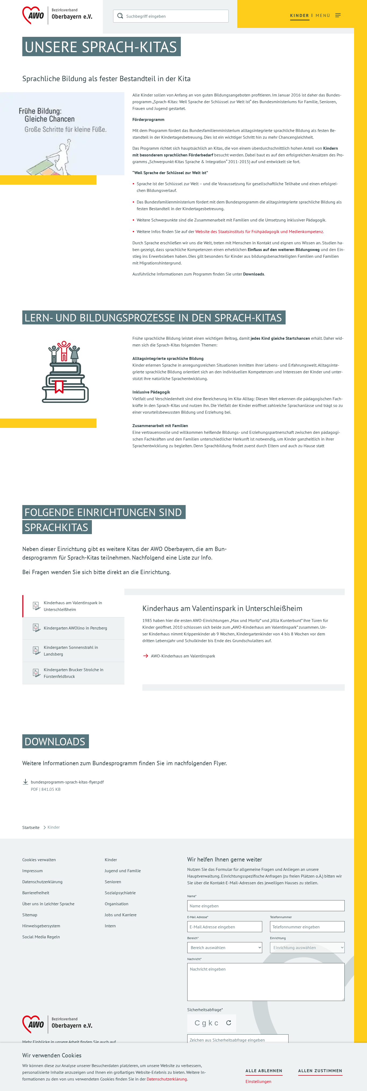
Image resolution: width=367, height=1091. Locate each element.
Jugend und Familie (123, 870)
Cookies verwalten (39, 859)
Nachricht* (194, 959)
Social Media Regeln (41, 936)
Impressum (32, 870)
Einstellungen (258, 1081)
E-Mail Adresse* (197, 917)
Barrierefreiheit (35, 892)
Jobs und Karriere (120, 914)
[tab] (73, 606)
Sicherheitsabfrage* (205, 1009)
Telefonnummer (281, 917)
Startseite (30, 827)
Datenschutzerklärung (167, 1079)
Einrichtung (278, 938)
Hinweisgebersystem (41, 925)
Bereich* (193, 938)
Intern (110, 925)
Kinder (111, 859)
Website (203, 231)
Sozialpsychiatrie (120, 892)
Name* (191, 896)
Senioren (113, 881)
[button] (120, 16)
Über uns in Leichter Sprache (48, 903)
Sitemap (29, 914)
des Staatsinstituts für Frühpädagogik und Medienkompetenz (267, 231)
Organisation (116, 903)
